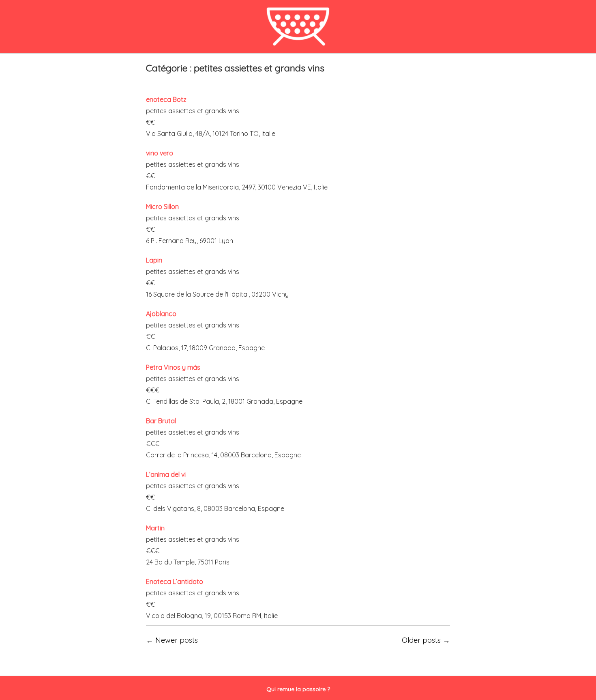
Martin (155, 528)
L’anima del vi (166, 474)
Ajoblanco (161, 314)
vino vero (159, 153)
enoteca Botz (166, 99)
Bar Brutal (161, 421)
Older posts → (426, 640)
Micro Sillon (162, 206)
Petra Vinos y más (173, 367)
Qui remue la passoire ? (298, 689)
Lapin (154, 260)
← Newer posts (172, 640)
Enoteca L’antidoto (174, 581)
